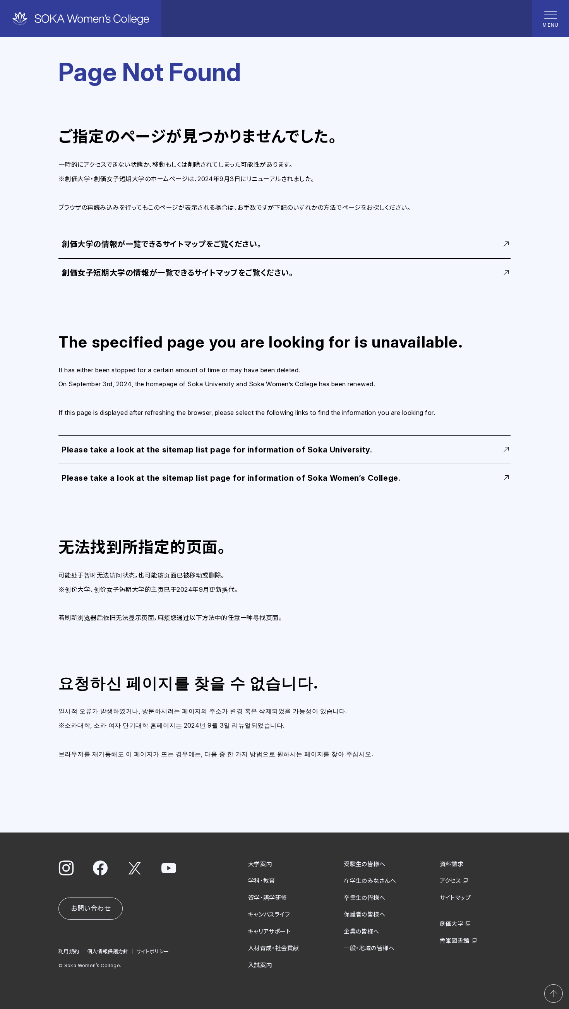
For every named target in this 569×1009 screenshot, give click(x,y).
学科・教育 (261, 880)
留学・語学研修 (267, 897)
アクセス (450, 880)
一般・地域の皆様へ (369, 948)
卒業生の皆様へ (364, 897)
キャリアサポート (269, 931)
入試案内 (260, 965)
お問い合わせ (90, 908)
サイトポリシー (152, 951)
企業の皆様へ (361, 931)
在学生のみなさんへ (370, 880)
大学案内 (260, 864)
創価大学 (452, 923)
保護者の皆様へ (364, 914)
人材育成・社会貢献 (273, 948)
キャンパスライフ (269, 914)
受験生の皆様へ (364, 864)
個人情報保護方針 (108, 951)
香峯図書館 (455, 940)
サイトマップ (455, 897)
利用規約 (68, 951)
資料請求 (452, 864)
